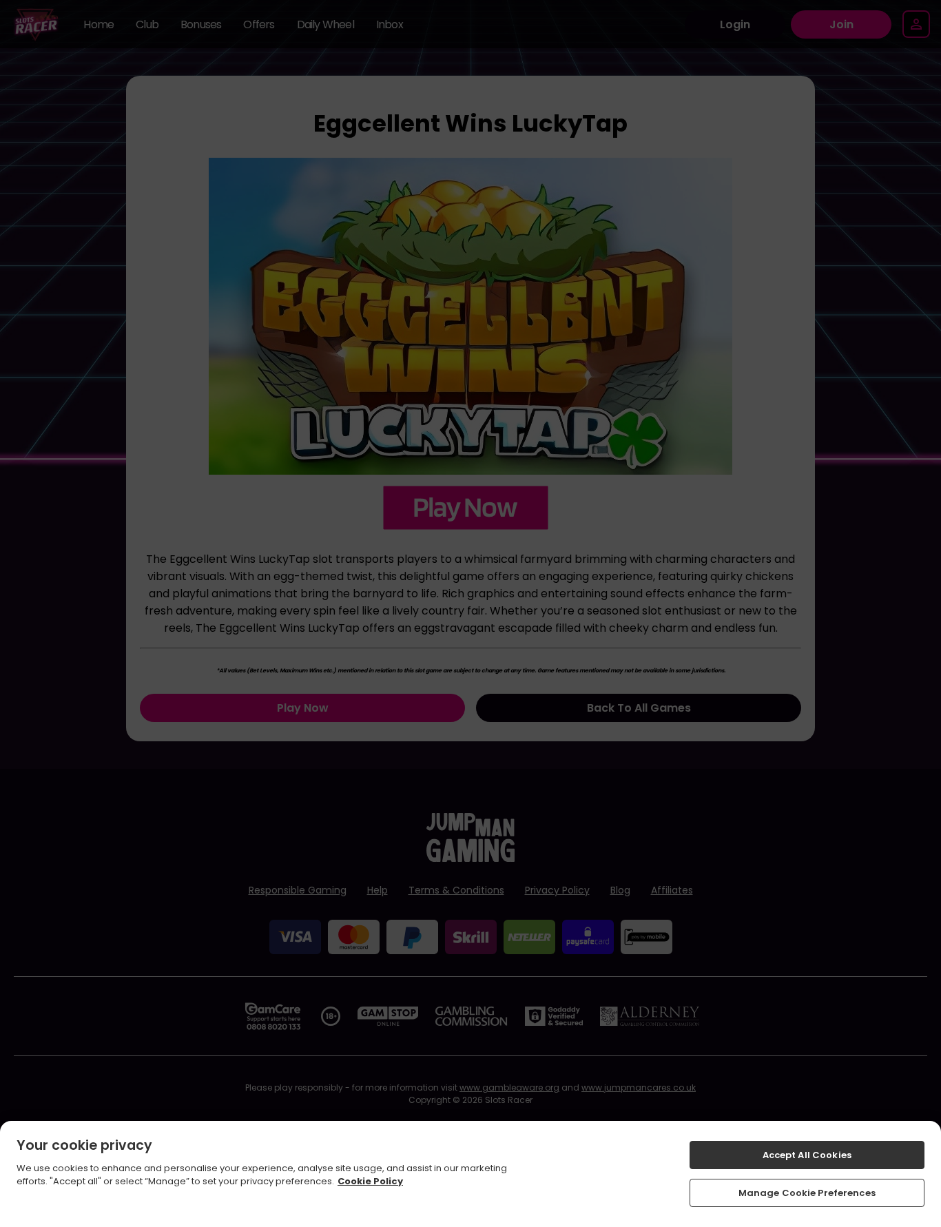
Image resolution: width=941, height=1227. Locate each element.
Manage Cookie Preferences (807, 1192)
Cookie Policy (370, 1181)
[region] (470, 1174)
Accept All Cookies (807, 1155)
